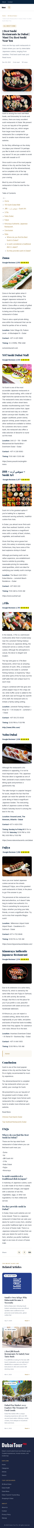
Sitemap (4, 1518)
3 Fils (6, 212)
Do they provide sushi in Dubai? (19, 251)
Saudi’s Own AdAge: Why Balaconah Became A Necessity (16, 1300)
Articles (4, 1472)
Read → (27, 1320)
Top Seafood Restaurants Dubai (14, 1122)
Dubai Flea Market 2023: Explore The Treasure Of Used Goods (16, 1408)
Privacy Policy (6, 1514)
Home (4, 16)
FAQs (6, 234)
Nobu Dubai (9, 216)
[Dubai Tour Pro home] (4, 7)
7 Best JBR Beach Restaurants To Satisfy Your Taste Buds (17, 1354)
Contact (10, 2)
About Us (5, 1507)
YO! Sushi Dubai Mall (12, 205)
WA (29, 1252)
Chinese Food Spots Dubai (12, 1117)
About (4, 2)
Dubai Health (6, 1488)
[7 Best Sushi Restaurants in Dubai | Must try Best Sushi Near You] (17, 103)
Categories (5, 1468)
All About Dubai (12, 16)
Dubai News (5, 1491)
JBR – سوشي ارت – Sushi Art (15, 209)
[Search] (9, 7)
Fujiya (7, 220)
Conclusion (9, 230)
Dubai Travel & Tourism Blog (11, 1495)
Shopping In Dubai (7, 1498)
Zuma (7, 201)
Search (4, 1475)
